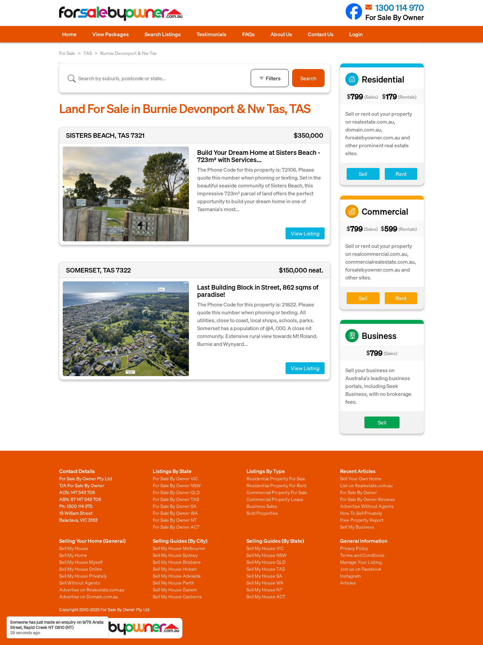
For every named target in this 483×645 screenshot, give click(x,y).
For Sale (67, 53)
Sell (363, 173)
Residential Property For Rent (276, 485)
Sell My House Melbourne (179, 548)
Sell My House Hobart (175, 569)
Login (356, 34)
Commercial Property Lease (274, 499)
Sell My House (73, 548)
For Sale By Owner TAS (176, 499)
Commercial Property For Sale (276, 492)
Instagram (350, 576)
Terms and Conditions (362, 555)
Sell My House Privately (83, 576)
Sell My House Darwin (175, 589)
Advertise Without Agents (367, 506)
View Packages (110, 34)
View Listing (305, 233)
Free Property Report (361, 520)
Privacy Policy (354, 548)
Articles (348, 582)
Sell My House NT (264, 589)
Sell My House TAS (265, 569)
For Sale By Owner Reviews (367, 499)
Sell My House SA (264, 576)
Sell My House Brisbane (177, 562)
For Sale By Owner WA (175, 513)
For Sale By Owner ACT (176, 527)
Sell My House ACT (266, 596)
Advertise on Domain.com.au (88, 596)
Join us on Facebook (360, 569)
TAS (87, 53)
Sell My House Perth (173, 582)
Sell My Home (73, 555)
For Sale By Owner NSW (177, 485)
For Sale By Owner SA (174, 506)
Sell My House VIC (265, 548)
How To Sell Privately (361, 513)
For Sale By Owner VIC (175, 478)
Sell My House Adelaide (177, 576)
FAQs (248, 34)
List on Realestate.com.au (366, 485)
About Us (281, 34)
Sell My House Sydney (175, 555)
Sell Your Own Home (360, 478)
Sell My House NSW (266, 555)
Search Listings (163, 34)
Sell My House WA (265, 582)
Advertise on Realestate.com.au (91, 589)
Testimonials (211, 34)
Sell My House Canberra (177, 596)
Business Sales (261, 506)
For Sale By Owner (358, 492)
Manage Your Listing (361, 562)
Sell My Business (357, 527)
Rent (401, 173)
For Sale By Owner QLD (176, 492)
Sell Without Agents (79, 582)
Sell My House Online (80, 569)
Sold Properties (262, 513)
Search (308, 78)
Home (69, 34)
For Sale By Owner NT (175, 520)
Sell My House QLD (266, 562)
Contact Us (321, 34)
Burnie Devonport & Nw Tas (128, 53)
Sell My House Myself (81, 562)
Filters (273, 78)
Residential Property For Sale (275, 478)
